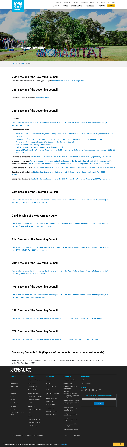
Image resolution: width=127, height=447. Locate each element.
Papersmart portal (42, 98)
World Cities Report (33, 426)
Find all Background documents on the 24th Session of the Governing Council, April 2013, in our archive (71, 179)
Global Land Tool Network (35, 396)
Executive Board (68, 383)
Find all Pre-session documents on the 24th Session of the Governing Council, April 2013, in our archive (71, 157)
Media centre (94, 2)
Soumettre (99, 403)
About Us (56, 6)
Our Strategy (14, 406)
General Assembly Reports (71, 429)
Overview (13, 380)
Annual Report (14, 386)
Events (113, 2)
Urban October (50, 401)
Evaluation (13, 393)
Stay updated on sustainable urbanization (99, 396)
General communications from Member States (70, 419)
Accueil (16, 63)
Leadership (14, 399)
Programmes (84, 2)
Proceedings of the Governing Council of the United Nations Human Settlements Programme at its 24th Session (59, 139)
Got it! (118, 444)
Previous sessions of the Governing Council (70, 425)
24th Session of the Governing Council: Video (33, 145)
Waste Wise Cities (50, 404)
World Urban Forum (51, 414)
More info (63, 444)
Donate (111, 6)
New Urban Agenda (16, 403)
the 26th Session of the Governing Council (68, 81)
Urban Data (31, 412)
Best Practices (32, 383)
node (22, 63)
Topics (65, 6)
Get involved (105, 2)
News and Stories (86, 383)
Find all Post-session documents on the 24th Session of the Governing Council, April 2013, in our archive (68, 164)
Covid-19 (58, 2)
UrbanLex (30, 416)
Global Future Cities (33, 393)
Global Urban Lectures (34, 399)
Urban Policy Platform (34, 419)
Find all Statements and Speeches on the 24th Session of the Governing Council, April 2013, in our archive (74, 168)
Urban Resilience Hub (34, 422)
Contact (67, 435)
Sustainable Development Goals (17, 413)
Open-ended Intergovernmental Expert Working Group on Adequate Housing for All (71, 394)
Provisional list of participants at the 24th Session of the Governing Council (45, 142)
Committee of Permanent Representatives (70, 387)
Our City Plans (31, 406)
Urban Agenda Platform (34, 409)
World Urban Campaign (52, 411)
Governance (67, 2)
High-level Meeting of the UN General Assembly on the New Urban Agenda (72, 401)
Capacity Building (32, 386)
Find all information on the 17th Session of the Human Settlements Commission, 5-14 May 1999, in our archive (55, 339)
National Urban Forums (52, 398)
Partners (13, 409)
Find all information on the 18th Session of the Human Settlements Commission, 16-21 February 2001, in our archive (57, 318)
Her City (30, 403)
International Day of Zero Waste (52, 394)
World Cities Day (50, 408)
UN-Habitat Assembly (69, 380)
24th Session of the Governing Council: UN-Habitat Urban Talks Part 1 (43, 147)
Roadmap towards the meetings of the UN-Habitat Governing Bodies (71, 408)
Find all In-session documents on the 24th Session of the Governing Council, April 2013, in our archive (69, 161)
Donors (75, 2)
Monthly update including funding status (70, 414)
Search (102, 6)
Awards (48, 383)
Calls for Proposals (51, 386)
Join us (12, 396)
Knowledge (89, 6)
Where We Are (76, 6)
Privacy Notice (76, 435)
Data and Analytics (33, 390)
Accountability (14, 383)
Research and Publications (35, 380)
